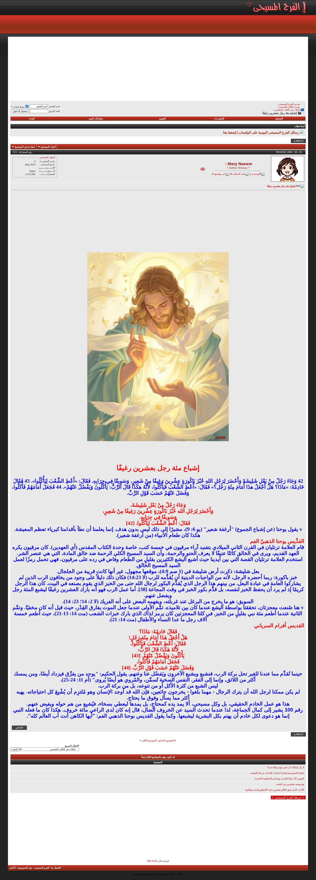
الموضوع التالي (149, 740)
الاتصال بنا (56, 867)
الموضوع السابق (166, 740)
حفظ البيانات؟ (18, 107)
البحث (32, 118)
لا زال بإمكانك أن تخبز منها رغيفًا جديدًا (285, 767)
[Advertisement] (177, 68)
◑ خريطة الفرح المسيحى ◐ (288, 797)
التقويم (162, 118)
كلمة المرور (54, 111)
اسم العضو (54, 106)
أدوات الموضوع (48, 146)
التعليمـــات (219, 118)
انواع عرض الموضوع (25, 146)
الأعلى (12, 867)
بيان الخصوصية (25, 867)
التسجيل (279, 118)
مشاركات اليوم (96, 118)
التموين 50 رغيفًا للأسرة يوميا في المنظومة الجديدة (279, 778)
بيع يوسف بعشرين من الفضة (290, 784)
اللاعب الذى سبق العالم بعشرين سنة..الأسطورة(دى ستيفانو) (274, 789)
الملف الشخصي (47, 157)
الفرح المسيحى (41, 867)
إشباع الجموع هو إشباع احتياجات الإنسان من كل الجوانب (277, 773)
